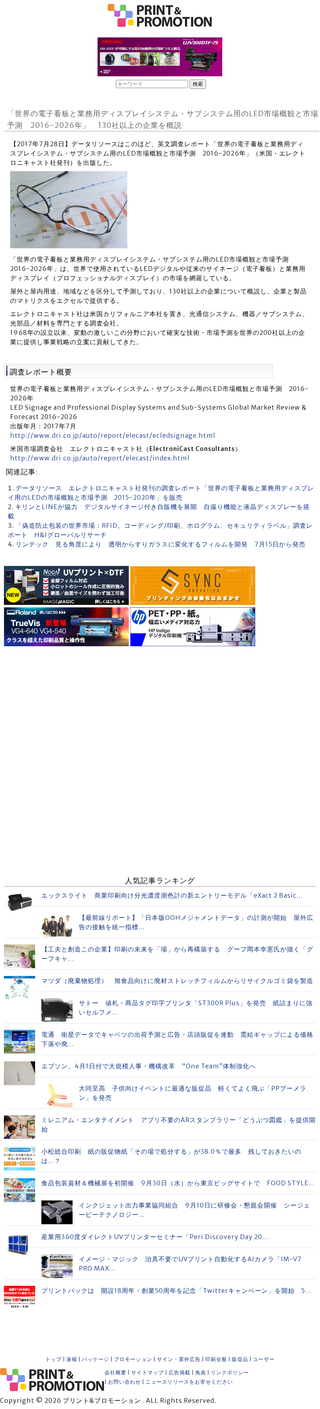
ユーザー (264, 1359)
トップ (53, 1359)
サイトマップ (147, 1372)
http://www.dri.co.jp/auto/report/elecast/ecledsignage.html (112, 435)
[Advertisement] (160, 703)
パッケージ (95, 1359)
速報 (71, 1359)
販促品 (240, 1359)
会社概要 (115, 1372)
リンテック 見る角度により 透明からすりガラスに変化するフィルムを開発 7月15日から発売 (161, 544)
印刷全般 (216, 1359)
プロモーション (133, 1359)
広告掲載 (179, 1372)
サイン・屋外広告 (179, 1359)
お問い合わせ (124, 1382)
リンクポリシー (230, 1372)
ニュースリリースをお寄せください (189, 1382)
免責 (200, 1372)
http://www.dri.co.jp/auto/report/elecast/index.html (100, 458)
